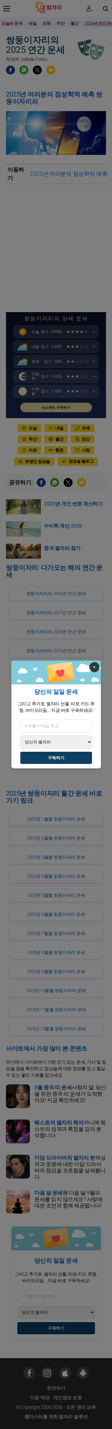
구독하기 (56, 758)
